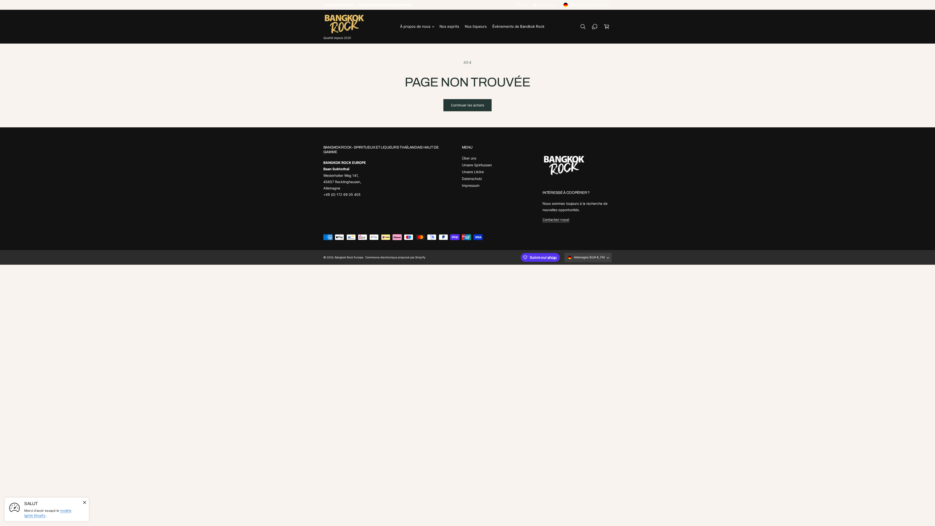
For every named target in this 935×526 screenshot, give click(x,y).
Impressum (470, 185)
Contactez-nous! (555, 219)
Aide (524, 5)
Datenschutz (472, 179)
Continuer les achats (467, 105)
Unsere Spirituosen (477, 165)
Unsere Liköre (473, 172)
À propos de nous (415, 26)
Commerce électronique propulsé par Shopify (395, 257)
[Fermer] (84, 502)
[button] (417, 26)
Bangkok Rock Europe (349, 257)
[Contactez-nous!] (595, 27)
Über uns (469, 158)
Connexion (547, 5)
